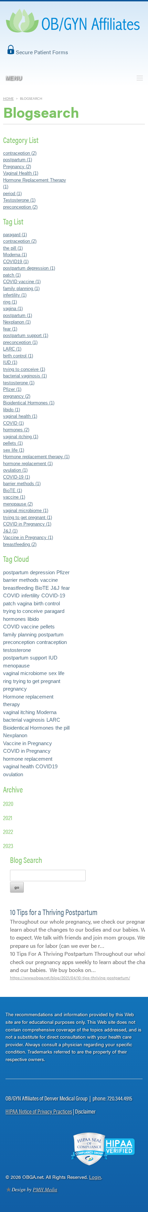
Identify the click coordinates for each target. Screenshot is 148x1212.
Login (95, 1176)
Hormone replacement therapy (28, 701)
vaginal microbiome (25, 673)
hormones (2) (16, 429)
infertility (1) (15, 295)
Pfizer (63, 572)
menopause (16, 665)
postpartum (51, 634)
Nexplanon (15, 735)
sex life (56, 673)
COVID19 (46, 766)
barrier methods (21, 580)
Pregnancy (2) (17, 166)
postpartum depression (29, 572)
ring (7, 681)
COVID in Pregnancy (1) (27, 524)
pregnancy (15, 689)
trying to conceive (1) (24, 369)
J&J (55, 588)
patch (9, 603)
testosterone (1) (18, 382)
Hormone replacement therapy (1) (36, 456)
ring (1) (10, 302)
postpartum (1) (17, 159)
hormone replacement (27, 759)
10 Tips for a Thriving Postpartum (53, 911)
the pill (62, 728)
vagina (24, 603)
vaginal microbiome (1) (25, 510)
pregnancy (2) (16, 396)
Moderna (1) (15, 254)
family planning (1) (21, 288)
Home (8, 98)
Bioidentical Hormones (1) (28, 402)
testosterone (17, 650)
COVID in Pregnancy (27, 751)
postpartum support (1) (25, 335)
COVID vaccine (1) (22, 281)
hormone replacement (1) (28, 463)
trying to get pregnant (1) (27, 517)
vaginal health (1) (20, 416)
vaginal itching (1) (20, 436)
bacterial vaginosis (24, 720)
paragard (54, 611)
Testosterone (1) (19, 200)
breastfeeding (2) (19, 544)
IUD (53, 658)
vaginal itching (19, 712)
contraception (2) (19, 153)
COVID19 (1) (16, 261)
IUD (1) (10, 362)
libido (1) (11, 409)
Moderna (46, 712)
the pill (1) (13, 248)
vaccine (49, 580)
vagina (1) (13, 308)
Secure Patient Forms (42, 52)
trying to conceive (23, 611)
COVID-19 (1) (16, 477)
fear (65, 588)
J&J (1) (10, 530)
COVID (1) (13, 423)
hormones (14, 619)
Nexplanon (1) (17, 322)
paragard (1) (15, 234)
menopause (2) (18, 504)
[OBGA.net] (74, 28)
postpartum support (25, 658)
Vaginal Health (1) (20, 173)
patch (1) (12, 275)
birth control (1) (18, 355)
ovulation (13, 774)
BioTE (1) (12, 490)
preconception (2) (20, 207)
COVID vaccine (21, 626)
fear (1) (10, 328)
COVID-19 (53, 595)
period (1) (12, 193)
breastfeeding (18, 588)
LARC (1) (12, 349)
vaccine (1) (14, 497)
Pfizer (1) (12, 389)
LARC (53, 720)
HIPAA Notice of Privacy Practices (39, 1111)
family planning (19, 634)
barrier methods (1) (22, 483)
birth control (47, 603)
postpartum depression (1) (29, 268)
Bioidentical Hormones (28, 728)
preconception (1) (20, 342)
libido (33, 619)
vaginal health (18, 766)
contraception (51, 642)
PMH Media (45, 1189)
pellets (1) (13, 443)
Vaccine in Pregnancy (27, 743)
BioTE (42, 588)
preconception (19, 642)
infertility (30, 595)
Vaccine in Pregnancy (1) (28, 537)
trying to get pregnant (36, 681)
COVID (11, 595)
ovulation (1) (15, 470)
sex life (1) (13, 450)
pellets (47, 626)
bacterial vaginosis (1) (25, 375)
